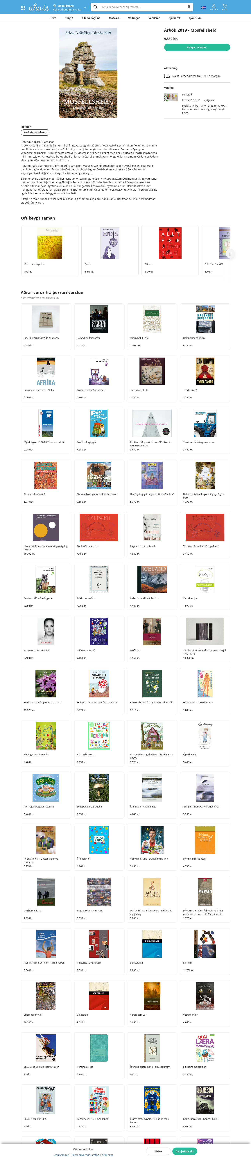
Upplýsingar (61, 1155)
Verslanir (154, 18)
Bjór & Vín (195, 18)
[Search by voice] (189, 7)
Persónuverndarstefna (85, 1155)
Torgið (69, 18)
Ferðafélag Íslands (35, 132)
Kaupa (197, 47)
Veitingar (134, 18)
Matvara (114, 18)
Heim (52, 18)
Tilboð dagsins (91, 18)
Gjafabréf (174, 18)
